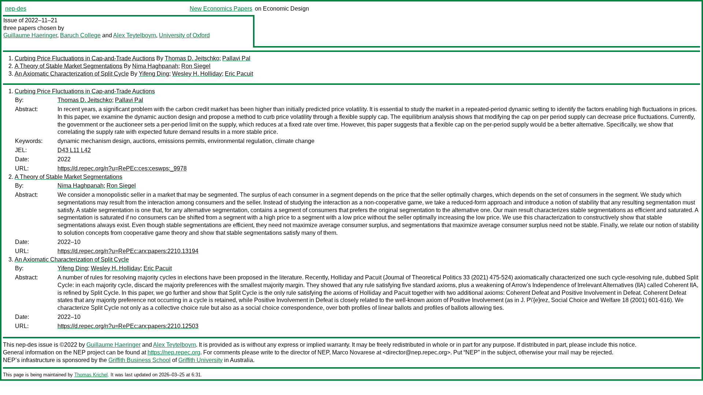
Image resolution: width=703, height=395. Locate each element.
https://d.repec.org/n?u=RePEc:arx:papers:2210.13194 (127, 251)
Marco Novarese (353, 352)
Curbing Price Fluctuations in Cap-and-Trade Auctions (85, 58)
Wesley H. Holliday (197, 74)
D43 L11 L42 (74, 150)
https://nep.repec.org (174, 352)
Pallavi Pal (236, 58)
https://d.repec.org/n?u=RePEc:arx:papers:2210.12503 (127, 326)
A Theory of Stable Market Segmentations (68, 66)
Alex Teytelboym (134, 35)
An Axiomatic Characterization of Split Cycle (72, 74)
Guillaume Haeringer (30, 35)
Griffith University (200, 360)
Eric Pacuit (239, 74)
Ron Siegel (196, 66)
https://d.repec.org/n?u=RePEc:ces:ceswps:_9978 (122, 168)
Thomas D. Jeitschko (192, 58)
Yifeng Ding (154, 74)
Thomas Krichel (91, 374)
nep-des (15, 8)
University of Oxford (184, 35)
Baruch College (80, 35)
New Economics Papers (221, 8)
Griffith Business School (139, 360)
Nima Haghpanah (155, 66)
